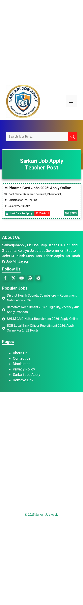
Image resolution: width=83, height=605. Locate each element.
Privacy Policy (24, 369)
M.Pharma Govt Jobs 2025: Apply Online (37, 188)
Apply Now (70, 212)
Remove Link (23, 380)
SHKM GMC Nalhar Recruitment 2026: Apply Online (42, 319)
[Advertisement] (41, 41)
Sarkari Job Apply (26, 374)
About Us (20, 353)
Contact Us (22, 358)
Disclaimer (21, 364)
